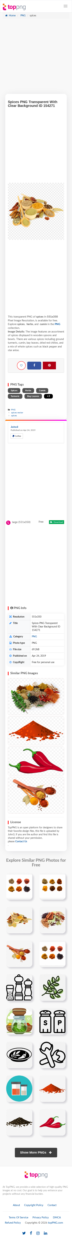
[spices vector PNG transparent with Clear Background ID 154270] (36, 761)
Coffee (17, 436)
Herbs (28, 390)
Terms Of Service (18, 1217)
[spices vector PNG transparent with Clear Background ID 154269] (36, 730)
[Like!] (21, 365)
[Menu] (65, 6)
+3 (48, 396)
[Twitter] (24, 1233)
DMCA (57, 1217)
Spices (14, 390)
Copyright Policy (33, 1205)
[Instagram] (38, 1233)
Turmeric (15, 396)
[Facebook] (34, 366)
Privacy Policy (41, 1217)
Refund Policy (13, 1222)
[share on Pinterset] (49, 365)
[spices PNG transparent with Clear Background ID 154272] (36, 795)
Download (58, 522)
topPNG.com (55, 1222)
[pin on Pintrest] (28, 877)
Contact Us (21, 841)
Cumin (42, 390)
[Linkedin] (45, 1233)
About (16, 1205)
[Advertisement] (36, 58)
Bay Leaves (33, 396)
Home (12, 15)
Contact (52, 1205)
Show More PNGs (33, 1152)
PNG (23, 15)
